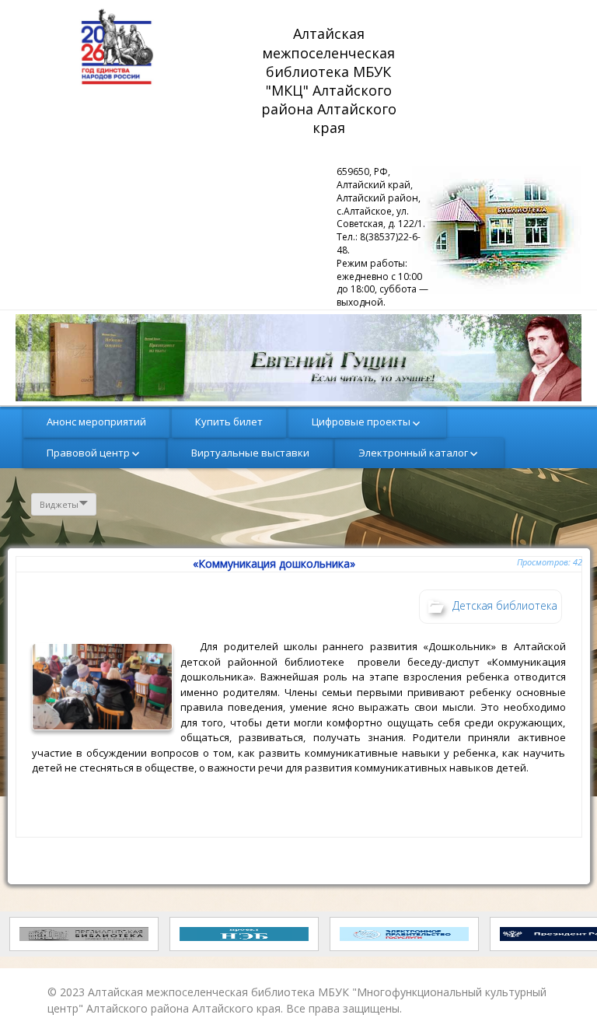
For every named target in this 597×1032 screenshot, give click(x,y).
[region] (298, 357)
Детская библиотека (504, 605)
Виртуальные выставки (250, 453)
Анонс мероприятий (96, 422)
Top (560, 995)
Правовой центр (88, 453)
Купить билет (229, 422)
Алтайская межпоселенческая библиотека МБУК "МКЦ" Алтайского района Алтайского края (330, 80)
